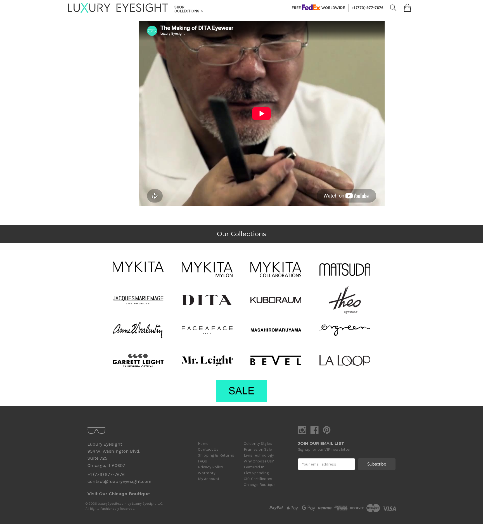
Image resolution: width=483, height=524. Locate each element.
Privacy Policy (210, 467)
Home (203, 443)
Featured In (254, 467)
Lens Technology (259, 455)
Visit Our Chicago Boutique (118, 493)
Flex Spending (256, 473)
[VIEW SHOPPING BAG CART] (407, 7)
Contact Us (208, 449)
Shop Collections (187, 9)
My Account (208, 478)
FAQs (202, 461)
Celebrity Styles (258, 443)
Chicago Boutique (259, 484)
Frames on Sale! (258, 449)
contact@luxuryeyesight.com (119, 481)
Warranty (207, 473)
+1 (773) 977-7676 (367, 7)
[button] (138, 267)
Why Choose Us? (259, 461)
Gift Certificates (258, 478)
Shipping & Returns (216, 455)
